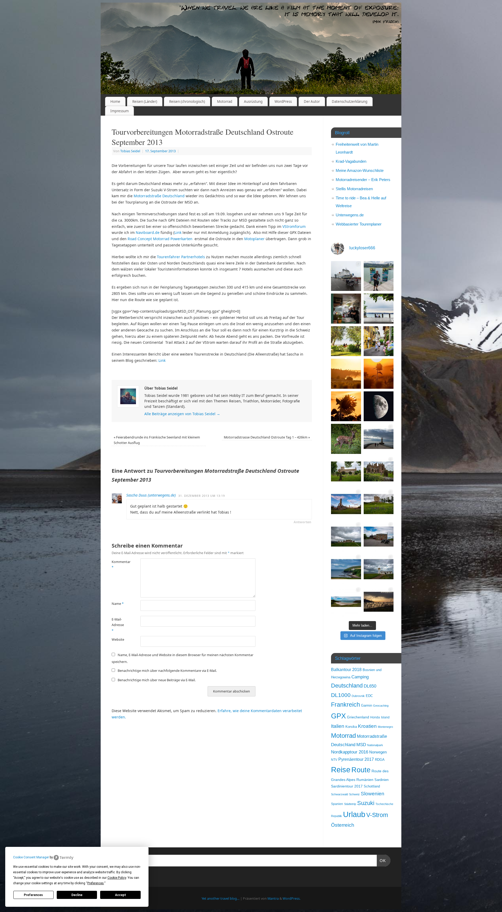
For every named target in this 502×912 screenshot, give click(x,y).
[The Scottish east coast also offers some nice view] (346, 569)
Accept (120, 895)
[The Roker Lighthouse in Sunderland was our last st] (379, 439)
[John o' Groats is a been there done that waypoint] (379, 569)
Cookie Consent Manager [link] (31, 857)
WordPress (283, 101)
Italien (337, 726)
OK (381, 860)
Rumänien (364, 780)
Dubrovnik (358, 695)
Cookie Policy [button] (116, 878)
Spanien (337, 804)
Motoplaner (254, 238)
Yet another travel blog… (220, 898)
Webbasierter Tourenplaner (358, 224)
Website (118, 639)
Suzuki (365, 803)
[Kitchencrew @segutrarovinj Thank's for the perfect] (346, 309)
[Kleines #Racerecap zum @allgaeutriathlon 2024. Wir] (379, 276)
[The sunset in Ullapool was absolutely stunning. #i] (379, 602)
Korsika (351, 727)
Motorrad (224, 101)
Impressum (119, 111)
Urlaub (354, 814)
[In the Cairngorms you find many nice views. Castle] (346, 537)
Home (115, 101)
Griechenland (358, 717)
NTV (334, 760)
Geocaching (381, 705)
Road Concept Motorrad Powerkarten (160, 238)
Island (385, 717)
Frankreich (345, 704)
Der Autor (312, 101)
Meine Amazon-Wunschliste (360, 170)
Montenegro (385, 726)
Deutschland (347, 685)
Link (177, 232)
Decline (76, 895)
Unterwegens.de (350, 215)
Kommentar (119, 565)
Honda (375, 717)
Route (360, 770)
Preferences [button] (95, 883)
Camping (360, 676)
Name (118, 603)
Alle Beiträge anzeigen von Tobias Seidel (182, 413)
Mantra (273, 898)
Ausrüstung (253, 101)
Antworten (302, 522)
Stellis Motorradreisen (354, 189)
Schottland (372, 786)
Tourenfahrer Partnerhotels (181, 256)
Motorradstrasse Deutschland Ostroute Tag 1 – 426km (267, 437)
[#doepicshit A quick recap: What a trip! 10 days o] (346, 276)
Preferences (33, 895)
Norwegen (378, 752)
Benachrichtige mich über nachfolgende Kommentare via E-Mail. (167, 670)
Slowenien (372, 793)
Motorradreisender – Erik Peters (363, 179)
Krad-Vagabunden (351, 161)
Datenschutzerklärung (349, 101)
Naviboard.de (147, 232)
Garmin (366, 705)
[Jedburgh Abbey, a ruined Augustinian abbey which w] (346, 472)
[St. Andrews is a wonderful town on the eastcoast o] (346, 504)
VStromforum (294, 226)
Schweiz (354, 794)
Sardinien (381, 780)
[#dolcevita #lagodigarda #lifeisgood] (379, 309)
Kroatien (367, 726)
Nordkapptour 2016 (349, 752)
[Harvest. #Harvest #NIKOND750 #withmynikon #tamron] (346, 374)
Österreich (342, 825)
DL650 (370, 686)
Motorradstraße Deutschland (159, 195)
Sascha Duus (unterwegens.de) (151, 495)
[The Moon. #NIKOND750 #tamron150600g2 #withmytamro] (379, 406)
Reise (340, 769)
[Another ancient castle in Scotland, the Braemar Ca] (379, 504)
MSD (361, 744)
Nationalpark (375, 745)
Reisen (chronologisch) (187, 101)
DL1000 (341, 695)
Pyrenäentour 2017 (356, 759)
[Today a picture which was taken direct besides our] (346, 439)
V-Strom (377, 815)
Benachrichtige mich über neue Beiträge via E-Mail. (157, 680)
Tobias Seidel (130, 151)
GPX (338, 716)
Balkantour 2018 (346, 669)
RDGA (380, 760)
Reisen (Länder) (144, 101)
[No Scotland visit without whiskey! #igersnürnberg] (379, 537)
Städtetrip (350, 804)
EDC (369, 696)
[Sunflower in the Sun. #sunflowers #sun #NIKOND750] (379, 374)
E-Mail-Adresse (118, 625)
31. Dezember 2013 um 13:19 (201, 496)
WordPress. (291, 898)
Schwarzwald (339, 794)
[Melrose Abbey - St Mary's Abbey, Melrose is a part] (379, 472)
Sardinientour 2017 (347, 786)
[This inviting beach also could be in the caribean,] (346, 602)
